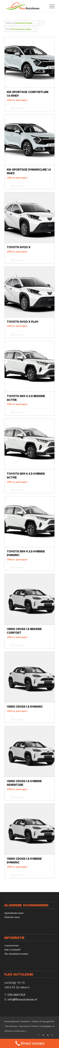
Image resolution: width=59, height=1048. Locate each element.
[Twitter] (43, 1035)
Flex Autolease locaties (16, 953)
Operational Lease (14, 912)
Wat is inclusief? (12, 949)
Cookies (35, 1021)
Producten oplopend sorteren (41, 23)
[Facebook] (38, 1035)
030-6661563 (16, 995)
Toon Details (18, 108)
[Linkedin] (48, 1035)
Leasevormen (11, 945)
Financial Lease (12, 917)
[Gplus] (52, 1035)
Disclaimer (25, 1021)
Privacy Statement (11, 1021)
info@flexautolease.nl (22, 999)
